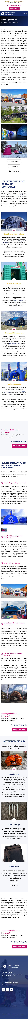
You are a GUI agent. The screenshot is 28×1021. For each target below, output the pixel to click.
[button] (14, 221)
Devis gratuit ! (14, 8)
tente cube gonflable (18, 300)
